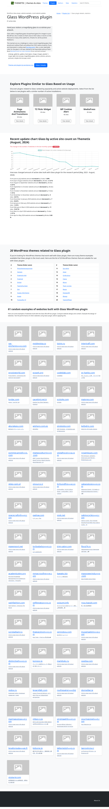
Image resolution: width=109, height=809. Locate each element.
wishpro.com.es (40, 426)
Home (58, 13)
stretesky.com (64, 426)
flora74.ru (86, 546)
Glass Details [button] (41, 65)
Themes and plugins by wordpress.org (21, 65)
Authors (60, 3)
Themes (45, 3)
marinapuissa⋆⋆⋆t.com (17, 720)
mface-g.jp (38, 719)
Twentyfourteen (22, 286)
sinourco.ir (38, 484)
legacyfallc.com (40, 690)
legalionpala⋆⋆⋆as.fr (18, 748)
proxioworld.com (16, 372)
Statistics (74, 3)
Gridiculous (66, 275)
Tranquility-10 (21, 300)
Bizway (65, 296)
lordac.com (13, 399)
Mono (65, 282)
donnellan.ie (87, 690)
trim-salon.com (64, 546)
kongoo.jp (37, 661)
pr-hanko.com (88, 372)
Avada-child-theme (23, 293)
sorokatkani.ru (15, 631)
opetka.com (87, 661)
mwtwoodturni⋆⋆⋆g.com (42, 454)
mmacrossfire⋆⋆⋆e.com (42, 574)
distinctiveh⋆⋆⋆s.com (17, 662)
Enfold (19, 282)
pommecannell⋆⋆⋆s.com (18, 454)
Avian (64, 272)
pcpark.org (38, 372)
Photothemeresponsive (24, 268)
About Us (97, 800)
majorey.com (87, 399)
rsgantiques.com (89, 452)
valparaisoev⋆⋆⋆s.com (90, 485)
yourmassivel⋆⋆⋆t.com (90, 720)
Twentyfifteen (67, 300)
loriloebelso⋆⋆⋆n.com (42, 547)
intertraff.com (88, 343)
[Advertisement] (79, 30)
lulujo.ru (61, 343)
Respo (65, 289)
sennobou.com (64, 631)
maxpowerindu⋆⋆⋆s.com (90, 574)
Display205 (66, 293)
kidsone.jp (38, 748)
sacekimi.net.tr (40, 399)
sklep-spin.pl (14, 484)
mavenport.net (15, 546)
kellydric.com (87, 426)
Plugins (52, 3)
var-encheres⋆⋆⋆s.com (17, 344)
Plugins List (66, 13)
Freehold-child (21, 275)
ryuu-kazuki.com (89, 602)
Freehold (20, 279)
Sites (67, 3)
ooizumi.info (63, 602)
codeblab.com (64, 372)
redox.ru (12, 690)
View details (20, 121)
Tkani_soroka (67, 286)
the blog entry (30, 47)
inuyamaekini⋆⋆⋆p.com (90, 633)
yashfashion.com (16, 602)
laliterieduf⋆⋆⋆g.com (66, 749)
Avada (19, 296)
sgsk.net (61, 515)
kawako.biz (62, 573)
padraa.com (38, 515)
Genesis (19, 272)
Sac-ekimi (66, 268)
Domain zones (96, 797)
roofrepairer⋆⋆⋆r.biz (66, 690)
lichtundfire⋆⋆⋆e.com (66, 485)
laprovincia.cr (87, 748)
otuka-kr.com (14, 777)
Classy (65, 279)
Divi (18, 289)
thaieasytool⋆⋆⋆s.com (42, 633)
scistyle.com (63, 399)
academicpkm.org (17, 573)
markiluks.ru (63, 661)
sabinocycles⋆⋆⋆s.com (90, 516)
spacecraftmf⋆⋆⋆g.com (17, 516)
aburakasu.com (15, 426)
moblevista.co (39, 343)
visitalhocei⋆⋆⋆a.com (66, 454)
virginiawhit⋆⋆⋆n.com (66, 720)
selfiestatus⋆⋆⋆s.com (42, 603)
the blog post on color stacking (21, 51)
